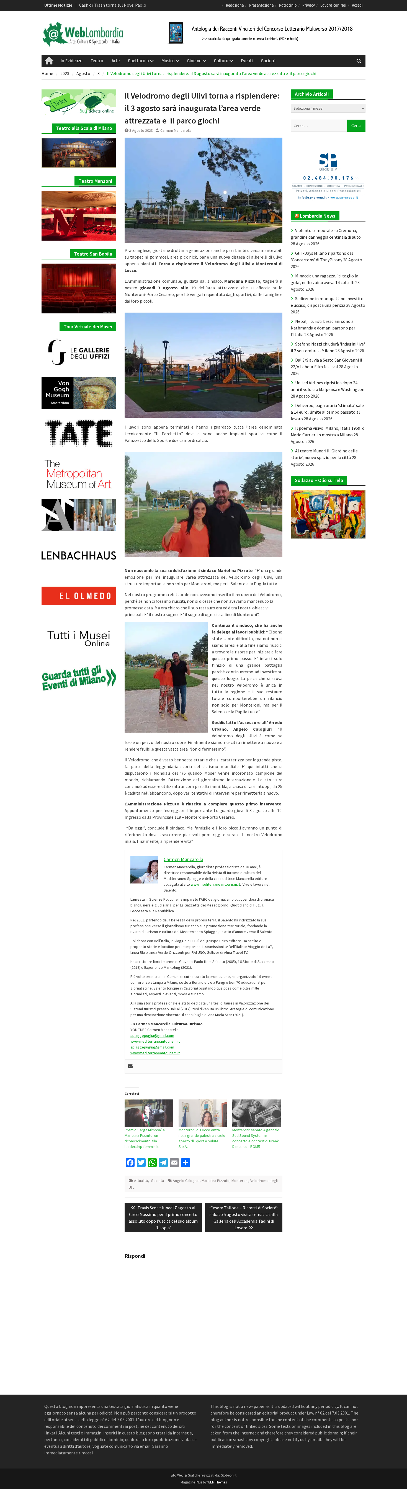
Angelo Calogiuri (186, 1180)
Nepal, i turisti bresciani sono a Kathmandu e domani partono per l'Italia (323, 327)
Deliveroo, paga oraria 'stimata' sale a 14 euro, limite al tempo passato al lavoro (327, 412)
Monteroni (239, 1180)
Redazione (235, 5)
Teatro (97, 61)
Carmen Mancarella (176, 130)
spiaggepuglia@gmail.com (152, 1035)
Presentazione (261, 5)
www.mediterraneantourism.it (215, 884)
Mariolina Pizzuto (216, 1180)
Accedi (357, 5)
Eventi (247, 61)
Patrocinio (288, 5)
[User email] (130, 1066)
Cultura (221, 61)
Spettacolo (138, 61)
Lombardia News (317, 216)
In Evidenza (72, 61)
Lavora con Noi (333, 5)
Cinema (194, 61)
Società (268, 61)
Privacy (308, 5)
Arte (116, 61)
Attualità (141, 1180)
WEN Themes (217, 1482)
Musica (168, 61)
